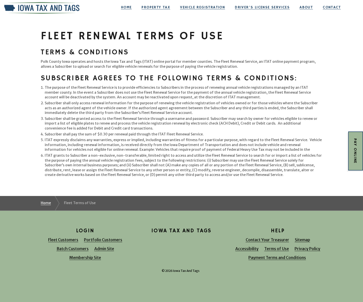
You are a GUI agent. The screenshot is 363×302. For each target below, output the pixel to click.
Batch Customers (73, 249)
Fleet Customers (63, 240)
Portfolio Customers (103, 240)
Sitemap (302, 240)
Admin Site (104, 249)
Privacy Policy (307, 249)
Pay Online (355, 151)
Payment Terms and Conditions (277, 257)
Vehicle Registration (202, 7)
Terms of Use (276, 249)
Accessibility (247, 249)
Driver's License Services (262, 7)
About (306, 7)
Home (126, 7)
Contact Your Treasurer (267, 240)
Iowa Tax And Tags (42, 7)
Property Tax (155, 7)
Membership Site (85, 257)
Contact (332, 7)
